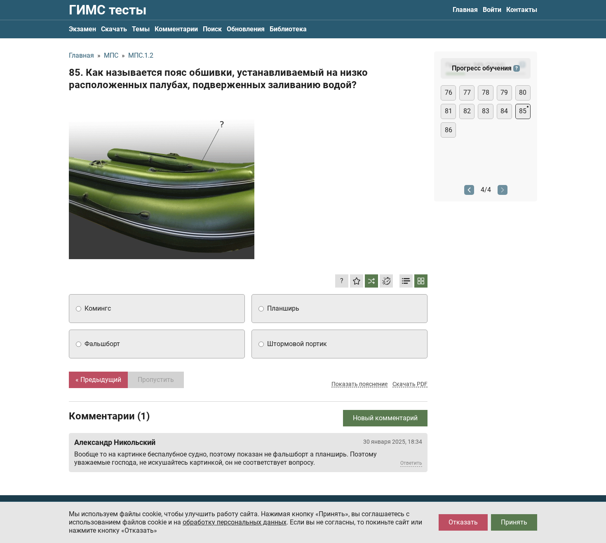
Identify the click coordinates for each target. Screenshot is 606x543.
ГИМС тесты (107, 10)
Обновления (246, 29)
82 (467, 111)
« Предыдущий (98, 380)
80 (522, 92)
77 (467, 92)
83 (485, 111)
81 (448, 111)
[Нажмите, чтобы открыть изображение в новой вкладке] (161, 178)
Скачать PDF (409, 384)
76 (448, 92)
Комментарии (176, 29)
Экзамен (82, 29)
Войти (492, 10)
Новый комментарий (385, 418)
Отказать (463, 522)
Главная (465, 10)
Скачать (114, 29)
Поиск (212, 29)
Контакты (521, 10)
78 (485, 92)
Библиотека (288, 29)
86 (448, 130)
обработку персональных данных (235, 522)
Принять (514, 522)
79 (504, 92)
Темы (141, 29)
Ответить (411, 463)
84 (504, 111)
